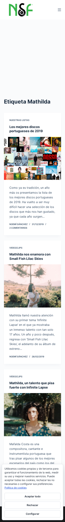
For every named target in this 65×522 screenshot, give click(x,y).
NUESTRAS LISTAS (19, 120)
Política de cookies (16, 487)
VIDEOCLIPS (15, 247)
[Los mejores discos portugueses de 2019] (32, 158)
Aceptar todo (33, 496)
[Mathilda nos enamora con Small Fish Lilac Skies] (32, 286)
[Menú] (59, 9)
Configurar (32, 513)
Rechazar (32, 505)
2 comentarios (18, 227)
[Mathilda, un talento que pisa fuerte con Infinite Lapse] (32, 414)
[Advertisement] (32, 54)
